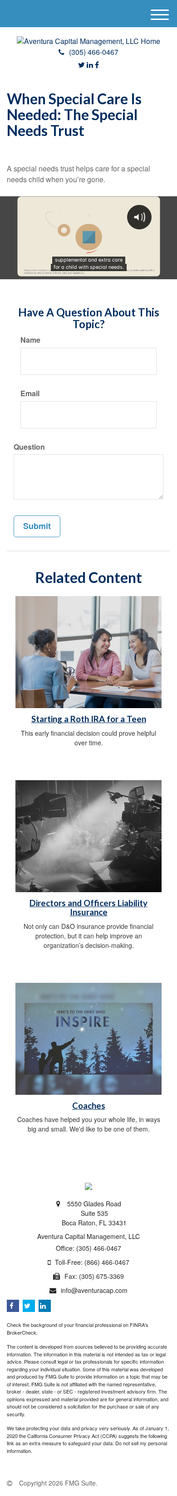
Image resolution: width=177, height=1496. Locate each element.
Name (30, 340)
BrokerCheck (21, 1332)
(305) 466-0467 (93, 52)
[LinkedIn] (90, 64)
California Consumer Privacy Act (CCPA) (72, 1435)
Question (29, 447)
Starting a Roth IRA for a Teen (88, 719)
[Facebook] (97, 64)
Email (29, 393)
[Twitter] (81, 64)
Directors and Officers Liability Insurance (89, 908)
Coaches (88, 1106)
